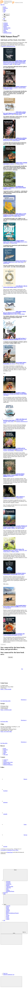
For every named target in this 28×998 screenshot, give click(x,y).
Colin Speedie (20, 287)
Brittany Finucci (21, 63)
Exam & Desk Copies (8, 762)
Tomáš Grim (21, 550)
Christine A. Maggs (11, 528)
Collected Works (6, 27)
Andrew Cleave (17, 216)
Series (4, 30)
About (4, 10)
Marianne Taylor (22, 339)
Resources (5, 8)
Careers (5, 761)
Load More (3, 644)
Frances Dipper (19, 163)
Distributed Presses (7, 32)
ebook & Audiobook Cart (8, 974)
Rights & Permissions (8, 764)
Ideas (4, 9)
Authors (5, 752)
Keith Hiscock (10, 476)
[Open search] (4, 17)
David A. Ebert (6, 63)
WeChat (25, 834)
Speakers (8, 910)
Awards (7, 915)
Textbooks (5, 24)
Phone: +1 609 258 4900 (6, 689)
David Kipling (11, 450)
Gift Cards (5, 754)
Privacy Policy (15, 850)
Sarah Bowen (21, 449)
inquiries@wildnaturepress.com (8, 46)
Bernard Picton (6, 140)
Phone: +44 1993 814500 (6, 709)
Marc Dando (17, 64)
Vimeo (25, 824)
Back (19, 933)
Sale (4, 11)
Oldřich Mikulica (14, 550)
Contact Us (5, 759)
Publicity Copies (6, 763)
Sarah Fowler (14, 243)
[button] (11, 865)
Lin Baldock (15, 87)
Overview (8, 905)
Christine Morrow (16, 140)
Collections (5, 29)
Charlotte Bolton (21, 87)
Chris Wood (5, 395)
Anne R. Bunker (20, 528)
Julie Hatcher (12, 363)
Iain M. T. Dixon (8, 88)
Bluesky (25, 779)
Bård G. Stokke (15, 551)
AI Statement (9, 850)
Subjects (7, 15)
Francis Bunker (18, 527)
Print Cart (5, 973)
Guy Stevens (17, 420)
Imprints (5, 26)
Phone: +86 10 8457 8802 (6, 731)
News (7, 914)
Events (7, 916)
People (7, 908)
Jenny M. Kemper (14, 63)
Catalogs (5, 31)
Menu (5, 20)
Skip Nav (3, 4)
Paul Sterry (8, 188)
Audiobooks (6, 25)
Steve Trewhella (20, 363)
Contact (7, 919)
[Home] (12, 3)
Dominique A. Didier (7, 64)
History (7, 911)
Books (4, 7)
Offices (7, 907)
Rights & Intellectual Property (12, 913)
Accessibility (3, 850)
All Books (5, 23)
